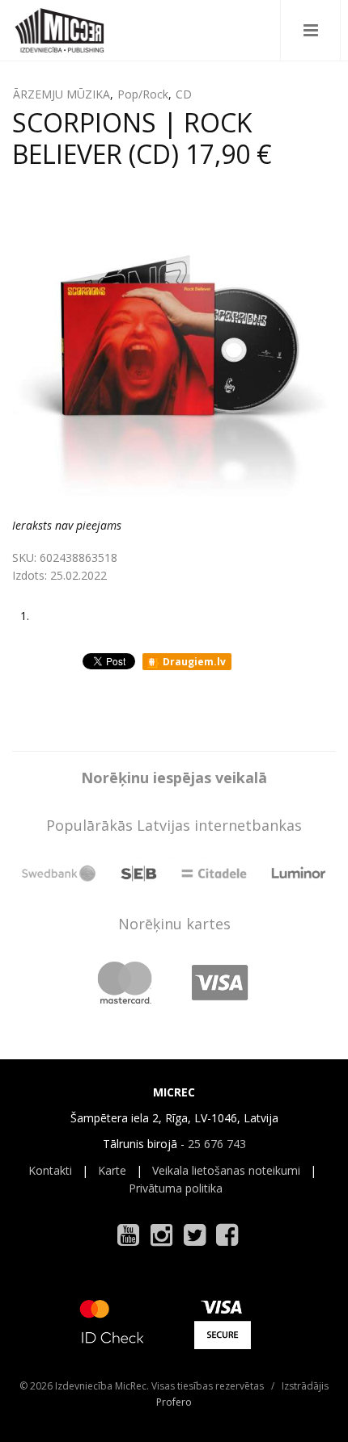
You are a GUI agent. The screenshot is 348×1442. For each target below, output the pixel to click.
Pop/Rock (142, 94)
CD (184, 94)
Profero (174, 1402)
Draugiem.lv (193, 662)
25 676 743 (217, 1143)
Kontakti (50, 1170)
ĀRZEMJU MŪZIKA (61, 94)
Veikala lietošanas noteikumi (226, 1170)
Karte (112, 1170)
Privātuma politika (176, 1188)
